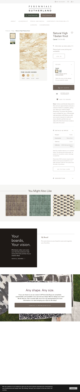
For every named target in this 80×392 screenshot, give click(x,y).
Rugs (13, 30)
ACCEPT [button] (73, 388)
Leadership (23, 21)
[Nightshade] (60, 71)
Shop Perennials (32, 15)
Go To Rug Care (63, 169)
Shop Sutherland (47, 15)
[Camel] (56, 71)
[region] (40, 205)
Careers (33, 25)
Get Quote (65, 88)
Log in (59, 56)
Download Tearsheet (64, 93)
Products (8, 30)
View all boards (17, 258)
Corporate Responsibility (58, 21)
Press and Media (37, 21)
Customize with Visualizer (61, 74)
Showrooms (45, 25)
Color (58, 64)
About (13, 21)
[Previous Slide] (77, 208)
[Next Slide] (77, 202)
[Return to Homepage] (40, 8)
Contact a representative (40, 305)
